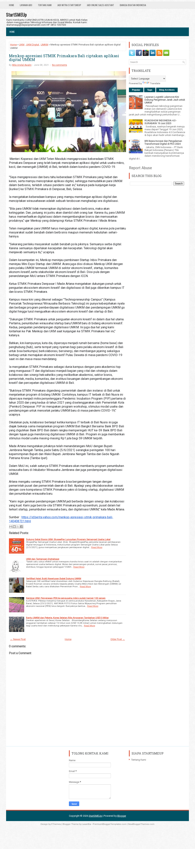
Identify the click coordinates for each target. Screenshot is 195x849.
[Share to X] (18, 526)
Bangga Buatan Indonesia (133, 5)
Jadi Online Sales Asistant (100, 5)
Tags (149, 90)
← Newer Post (18, 639)
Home (11, 5)
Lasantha (86, 824)
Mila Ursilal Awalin (21, 65)
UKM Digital (32, 44)
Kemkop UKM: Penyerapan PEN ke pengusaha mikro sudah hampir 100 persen (65, 598)
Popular (136, 90)
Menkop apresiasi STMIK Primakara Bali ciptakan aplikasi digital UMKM (64, 57)
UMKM (44, 44)
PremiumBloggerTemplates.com (109, 824)
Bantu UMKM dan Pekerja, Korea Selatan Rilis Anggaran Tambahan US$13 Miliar (67, 617)
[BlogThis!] (14, 526)
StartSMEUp (16, 14)
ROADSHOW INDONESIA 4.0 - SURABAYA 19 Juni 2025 (161, 122)
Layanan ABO (26, 5)
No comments (59, 65)
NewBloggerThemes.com (141, 824)
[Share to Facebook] (21, 526)
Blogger (121, 815)
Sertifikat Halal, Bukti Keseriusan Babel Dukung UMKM (53, 578)
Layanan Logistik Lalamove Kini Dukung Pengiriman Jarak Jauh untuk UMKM (165, 99)
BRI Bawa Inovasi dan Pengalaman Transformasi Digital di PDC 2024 (163, 142)
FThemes (56, 824)
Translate (155, 83)
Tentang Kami (45, 5)
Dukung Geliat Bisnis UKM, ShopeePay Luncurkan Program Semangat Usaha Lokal (68, 539)
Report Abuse (140, 168)
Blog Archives (167, 90)
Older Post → (117, 639)
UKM (21, 44)
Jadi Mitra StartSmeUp (69, 5)
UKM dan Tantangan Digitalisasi (42, 559)
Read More (96, 547)
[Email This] (11, 526)
